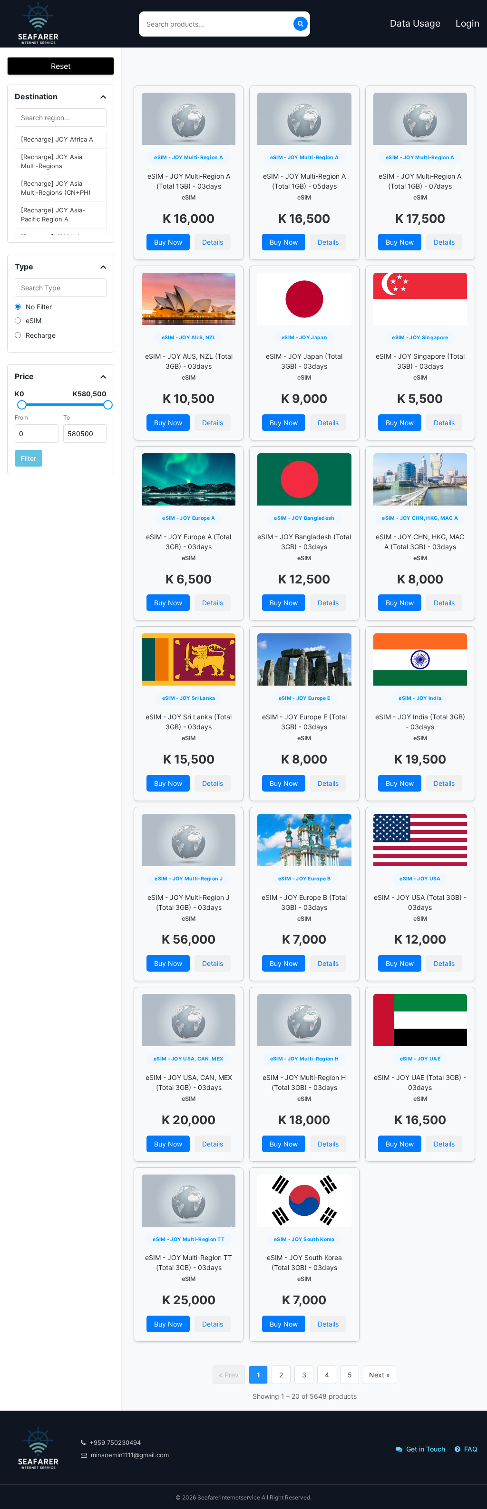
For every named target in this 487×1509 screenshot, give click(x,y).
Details (212, 242)
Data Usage (415, 23)
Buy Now (168, 242)
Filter (28, 458)
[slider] (22, 405)
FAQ (470, 1449)
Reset (61, 66)
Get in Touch (425, 1449)
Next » (379, 1375)
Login (467, 23)
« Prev (229, 1375)
